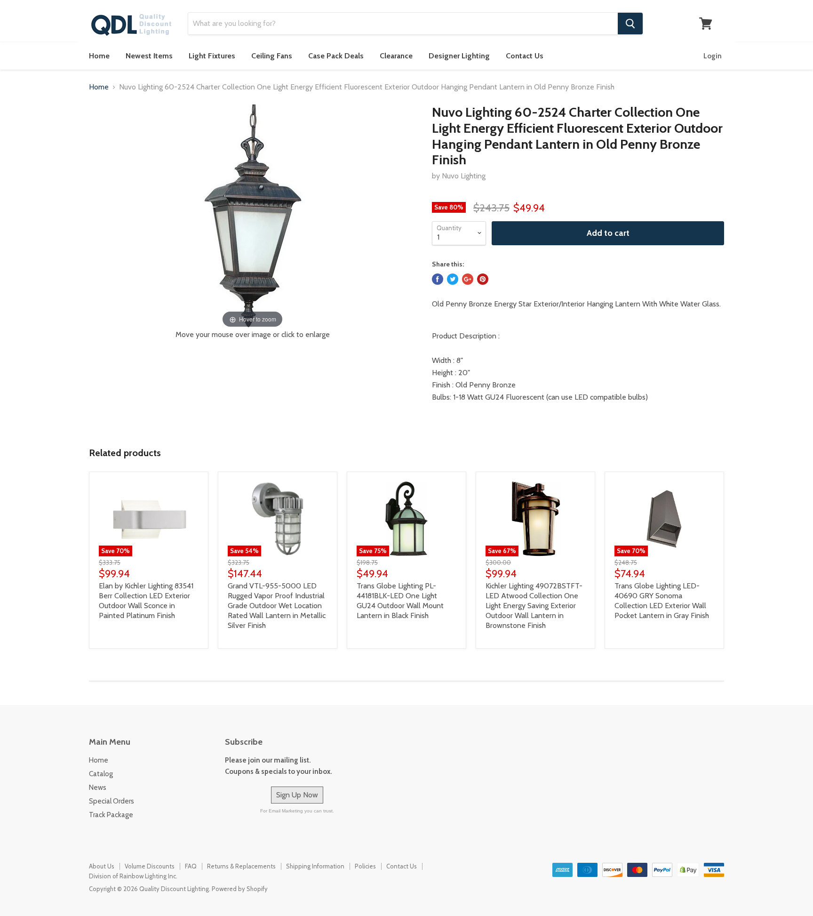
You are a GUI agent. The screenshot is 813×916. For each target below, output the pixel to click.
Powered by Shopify (240, 888)
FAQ (191, 866)
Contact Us (524, 55)
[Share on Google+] (467, 279)
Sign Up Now (297, 794)
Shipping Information (315, 866)
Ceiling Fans (271, 55)
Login (712, 56)
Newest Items (149, 55)
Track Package (111, 815)
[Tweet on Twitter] (452, 279)
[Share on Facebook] (437, 279)
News (97, 787)
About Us (101, 866)
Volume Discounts (150, 866)
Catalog (101, 774)
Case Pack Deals (336, 55)
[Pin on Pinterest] (482, 279)
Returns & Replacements (241, 866)
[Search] (630, 23)
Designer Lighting (459, 55)
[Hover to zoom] (252, 216)
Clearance (396, 55)
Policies (365, 866)
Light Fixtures (212, 55)
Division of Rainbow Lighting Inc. (133, 876)
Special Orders (111, 801)
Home (99, 55)
